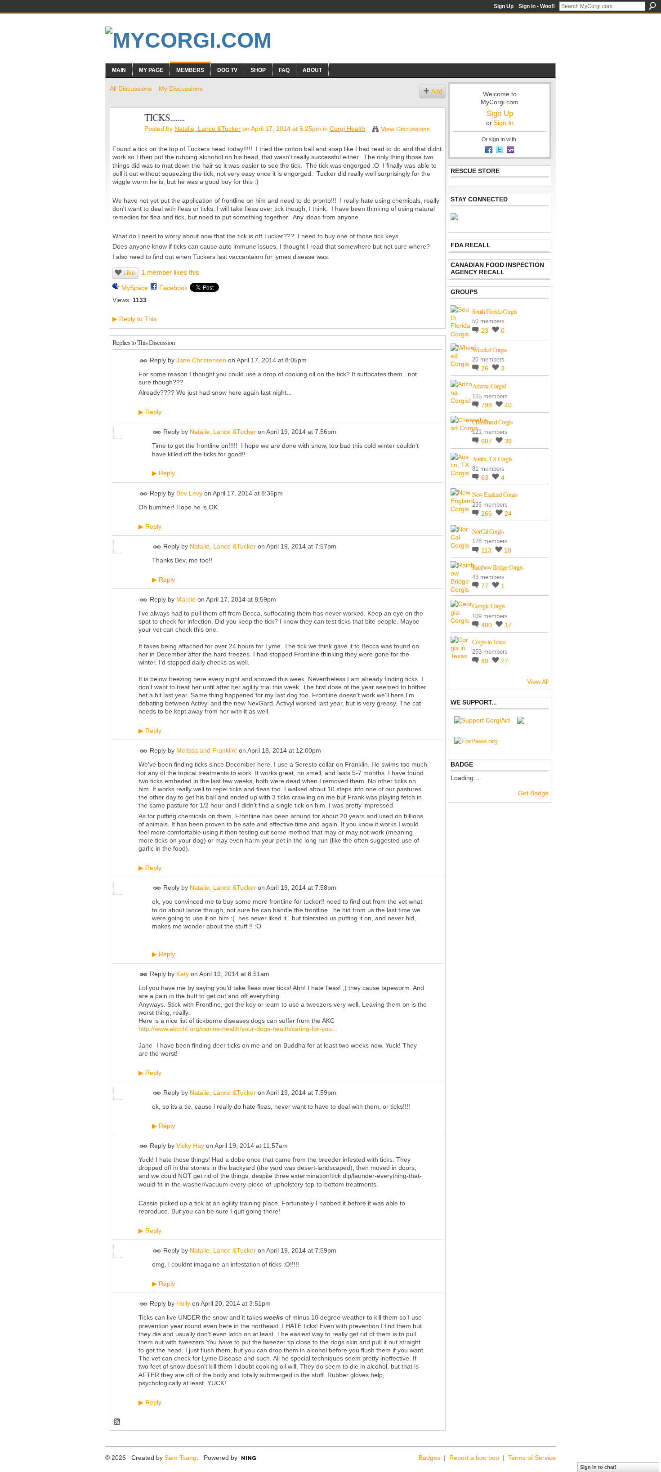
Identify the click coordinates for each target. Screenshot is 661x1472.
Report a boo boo (474, 1457)
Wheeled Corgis (489, 349)
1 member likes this (170, 272)
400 (487, 625)
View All (538, 681)
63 (485, 477)
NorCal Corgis (487, 531)
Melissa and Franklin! (206, 750)
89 (485, 661)
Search (652, 6)
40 (508, 405)
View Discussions (405, 129)
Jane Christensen (201, 360)
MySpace (134, 287)
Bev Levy (189, 493)
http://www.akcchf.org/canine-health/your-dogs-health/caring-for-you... (237, 1028)
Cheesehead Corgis (492, 422)
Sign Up (504, 6)
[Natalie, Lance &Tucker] (124, 136)
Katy (182, 973)
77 (485, 585)
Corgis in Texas (488, 642)
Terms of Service (532, 1457)
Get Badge (533, 793)
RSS (117, 1422)
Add (436, 91)
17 (508, 625)
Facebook (173, 287)
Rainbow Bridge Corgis (497, 567)
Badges (429, 1457)
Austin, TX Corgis (492, 459)
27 (504, 661)
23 (485, 330)
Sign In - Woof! (536, 6)
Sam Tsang (181, 1457)
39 (508, 441)
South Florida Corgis (494, 311)
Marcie (186, 599)
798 (487, 405)
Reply (149, 411)
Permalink (143, 361)
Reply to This (134, 318)
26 (485, 368)
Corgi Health (347, 128)
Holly (183, 1303)
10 (507, 550)
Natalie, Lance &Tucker (207, 128)
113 (487, 550)
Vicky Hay (190, 1145)
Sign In (504, 122)
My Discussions (181, 88)
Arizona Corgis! (489, 386)
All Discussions (131, 88)
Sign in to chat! (598, 1467)
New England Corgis (494, 494)
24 (508, 513)
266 (487, 513)
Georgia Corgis (488, 606)
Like (129, 273)
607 (487, 441)
